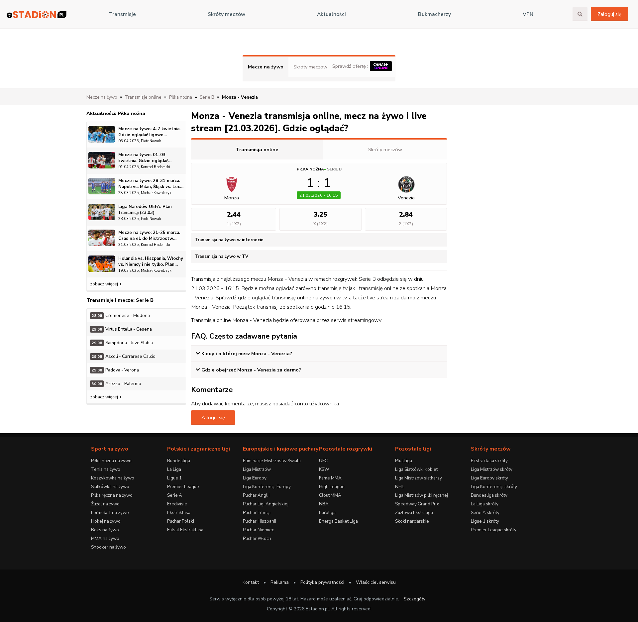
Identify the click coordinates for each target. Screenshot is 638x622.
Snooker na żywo (108, 547)
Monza (231, 197)
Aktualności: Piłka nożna (115, 113)
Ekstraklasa (178, 512)
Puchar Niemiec (258, 530)
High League (332, 486)
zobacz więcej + (106, 284)
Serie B (334, 169)
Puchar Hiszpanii (259, 521)
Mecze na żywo (265, 66)
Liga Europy (254, 478)
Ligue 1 (174, 478)
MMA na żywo (105, 538)
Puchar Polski (180, 521)
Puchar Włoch (257, 538)
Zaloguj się (609, 14)
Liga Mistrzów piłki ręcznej (421, 495)
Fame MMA (330, 478)
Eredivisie (177, 504)
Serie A (174, 495)
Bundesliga (178, 461)
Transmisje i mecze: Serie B (120, 300)
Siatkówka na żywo (110, 486)
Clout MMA (330, 495)
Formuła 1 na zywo (110, 512)
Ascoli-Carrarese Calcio (124, 356)
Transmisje (122, 14)
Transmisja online (257, 149)
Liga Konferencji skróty (494, 486)
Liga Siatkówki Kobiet (416, 469)
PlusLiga (403, 461)
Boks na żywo (105, 530)
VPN (528, 14)
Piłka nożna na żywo (111, 461)
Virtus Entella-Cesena (122, 329)
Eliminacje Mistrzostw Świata (272, 461)
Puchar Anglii (256, 495)
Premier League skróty (493, 530)
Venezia (406, 197)
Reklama (279, 582)
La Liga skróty (484, 504)
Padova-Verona (115, 370)
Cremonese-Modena (121, 315)
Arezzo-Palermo (116, 383)
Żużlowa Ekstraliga (414, 512)
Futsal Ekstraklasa (185, 530)
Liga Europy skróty (489, 478)
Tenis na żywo (105, 469)
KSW (324, 469)
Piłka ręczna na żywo (112, 495)
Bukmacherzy (434, 14)
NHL (399, 486)
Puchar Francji (256, 512)
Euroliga (327, 512)
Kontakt (251, 582)
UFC (323, 461)
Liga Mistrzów (257, 469)
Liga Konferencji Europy (267, 486)
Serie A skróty (485, 512)
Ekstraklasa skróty (489, 461)
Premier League (183, 486)
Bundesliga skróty (489, 495)
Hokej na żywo (106, 521)
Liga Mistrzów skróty (491, 469)
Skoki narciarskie (412, 521)
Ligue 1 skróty (485, 521)
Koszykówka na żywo (112, 478)
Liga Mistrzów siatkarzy (418, 478)
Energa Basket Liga (338, 521)
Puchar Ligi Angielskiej (265, 504)
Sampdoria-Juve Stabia (122, 343)
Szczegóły (414, 599)
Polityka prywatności (322, 582)
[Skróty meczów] (36, 14)
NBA (324, 504)
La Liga (174, 469)
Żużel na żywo (105, 504)
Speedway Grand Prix (417, 504)
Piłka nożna (310, 169)
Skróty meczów (226, 14)
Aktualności (331, 14)
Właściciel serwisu (376, 582)
